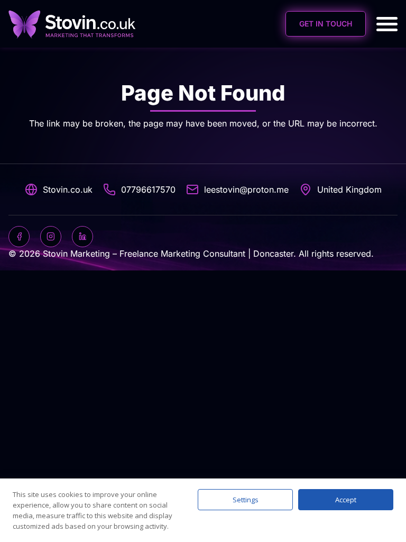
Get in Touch (325, 23)
